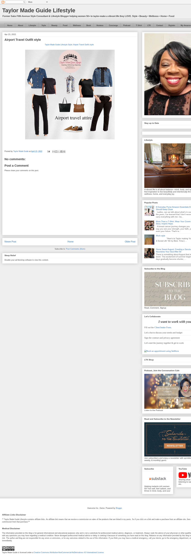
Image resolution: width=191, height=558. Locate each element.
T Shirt (139, 25)
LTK (149, 25)
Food (65, 25)
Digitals (171, 25)
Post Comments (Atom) (75, 249)
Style (44, 25)
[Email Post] (48, 151)
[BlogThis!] (56, 151)
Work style (160, 236)
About (20, 25)
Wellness (77, 25)
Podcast (126, 25)
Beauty (54, 25)
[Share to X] (58, 151)
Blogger (119, 508)
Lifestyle (32, 25)
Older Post (130, 241)
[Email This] (53, 151)
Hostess (99, 25)
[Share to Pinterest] (64, 151)
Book (88, 25)
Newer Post (10, 241)
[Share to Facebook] (61, 151)
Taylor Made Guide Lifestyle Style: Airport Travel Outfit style (69, 45)
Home (9, 25)
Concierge (113, 25)
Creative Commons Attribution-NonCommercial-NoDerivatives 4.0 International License (69, 552)
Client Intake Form (162, 327)
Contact (159, 25)
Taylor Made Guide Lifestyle (38, 10)
